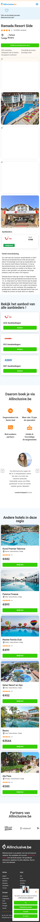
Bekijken (20, 328)
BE (2, 915)
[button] (37, 4)
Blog (3, 917)
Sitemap (7, 917)
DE (7, 915)
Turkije (4, 38)
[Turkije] (2, 35)
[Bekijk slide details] (8, 828)
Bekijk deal (9, 245)
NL (5, 915)
